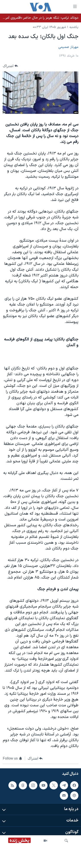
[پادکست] (74, 795)
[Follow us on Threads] (23, 785)
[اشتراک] (64, 795)
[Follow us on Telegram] (64, 785)
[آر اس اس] (12, 785)
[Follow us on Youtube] (43, 785)
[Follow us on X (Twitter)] (53, 785)
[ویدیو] (45, 840)
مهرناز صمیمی (68, 47)
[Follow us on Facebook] (74, 785)
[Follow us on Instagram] (33, 785)
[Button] (10, 66)
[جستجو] (66, 840)
